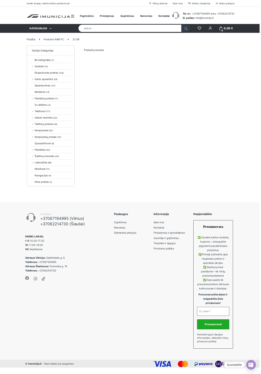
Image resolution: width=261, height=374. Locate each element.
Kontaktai (164, 15)
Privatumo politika (164, 248)
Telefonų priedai (46, 123)
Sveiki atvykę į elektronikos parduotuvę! (48, 3)
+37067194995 (201, 13)
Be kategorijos (44, 59)
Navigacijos (43, 175)
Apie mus (178, 3)
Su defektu (43, 104)
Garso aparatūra (46, 79)
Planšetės (42, 149)
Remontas (146, 15)
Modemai (42, 91)
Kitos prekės (43, 181)
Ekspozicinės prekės (49, 72)
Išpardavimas (45, 85)
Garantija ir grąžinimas (166, 238)
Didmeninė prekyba (125, 232)
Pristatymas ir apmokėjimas (169, 232)
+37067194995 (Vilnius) (62, 218)
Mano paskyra (226, 3)
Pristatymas (107, 15)
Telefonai (42, 111)
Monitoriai (42, 168)
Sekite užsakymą (201, 3)
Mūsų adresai (160, 3)
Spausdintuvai (44, 143)
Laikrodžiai (43, 162)
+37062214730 (225, 13)
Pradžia (31, 39)
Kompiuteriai (44, 130)
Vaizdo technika (46, 117)
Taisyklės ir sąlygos (164, 243)
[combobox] (129, 28)
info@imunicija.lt (198, 17)
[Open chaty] (251, 365)
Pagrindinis (87, 15)
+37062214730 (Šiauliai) (62, 224)
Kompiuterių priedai (48, 136)
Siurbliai (41, 66)
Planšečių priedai (46, 98)
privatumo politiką (206, 341)
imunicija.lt (34, 363)
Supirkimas (127, 15)
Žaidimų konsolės (47, 156)
